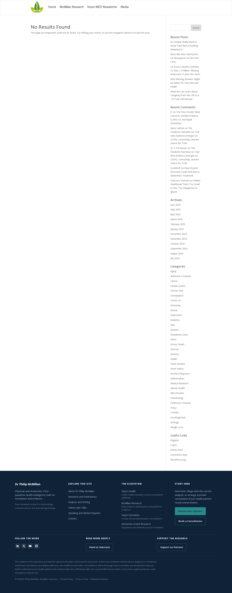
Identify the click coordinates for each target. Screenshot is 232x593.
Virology (174, 422)
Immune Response (180, 373)
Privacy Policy (66, 579)
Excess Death (177, 344)
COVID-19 (175, 300)
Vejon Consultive (131, 515)
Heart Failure (177, 368)
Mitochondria (177, 393)
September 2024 (178, 248)
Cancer (174, 280)
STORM (174, 412)
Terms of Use (81, 579)
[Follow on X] (23, 546)
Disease (174, 329)
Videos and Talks (77, 507)
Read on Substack (99, 547)
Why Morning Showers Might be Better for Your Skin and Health (185, 83)
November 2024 (178, 238)
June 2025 (175, 204)
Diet (172, 324)
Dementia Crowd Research (136, 523)
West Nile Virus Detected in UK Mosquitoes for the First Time (184, 58)
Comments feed (178, 454)
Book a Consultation (190, 521)
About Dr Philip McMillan (81, 491)
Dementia (175, 305)
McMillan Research (72, 7)
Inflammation (177, 378)
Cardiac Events (177, 285)
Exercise (174, 349)
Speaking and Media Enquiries (84, 513)
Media (125, 7)
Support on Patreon (171, 547)
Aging (173, 271)
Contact (72, 518)
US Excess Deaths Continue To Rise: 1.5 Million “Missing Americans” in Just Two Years (185, 70)
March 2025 (176, 219)
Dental (173, 310)
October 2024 (177, 243)
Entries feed (176, 449)
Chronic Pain (176, 290)
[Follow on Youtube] (30, 546)
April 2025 (175, 214)
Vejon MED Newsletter (102, 7)
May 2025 (175, 209)
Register (174, 440)
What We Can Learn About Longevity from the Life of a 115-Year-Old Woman (184, 95)
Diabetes (175, 319)
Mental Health (177, 388)
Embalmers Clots (179, 334)
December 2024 (178, 233)
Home (52, 7)
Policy (173, 407)
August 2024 (176, 253)
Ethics (173, 339)
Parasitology (176, 397)
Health (173, 359)
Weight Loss (176, 427)
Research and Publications (82, 496)
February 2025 (177, 224)
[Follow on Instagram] (36, 546)
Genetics (174, 354)
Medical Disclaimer (99, 579)
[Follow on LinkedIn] (17, 546)
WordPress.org (178, 459)
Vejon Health (129, 491)
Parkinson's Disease (180, 402)
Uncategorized (177, 417)
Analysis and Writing (79, 502)
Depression (176, 315)
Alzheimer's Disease (180, 276)
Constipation (176, 295)
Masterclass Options (190, 511)
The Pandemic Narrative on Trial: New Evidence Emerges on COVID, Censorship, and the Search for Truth (184, 136)
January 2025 (177, 229)
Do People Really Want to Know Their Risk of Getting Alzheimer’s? (184, 45)
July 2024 (175, 258)
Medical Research (179, 383)
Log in (173, 444)
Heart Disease (177, 363)
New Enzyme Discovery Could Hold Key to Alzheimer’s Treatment (185, 171)
